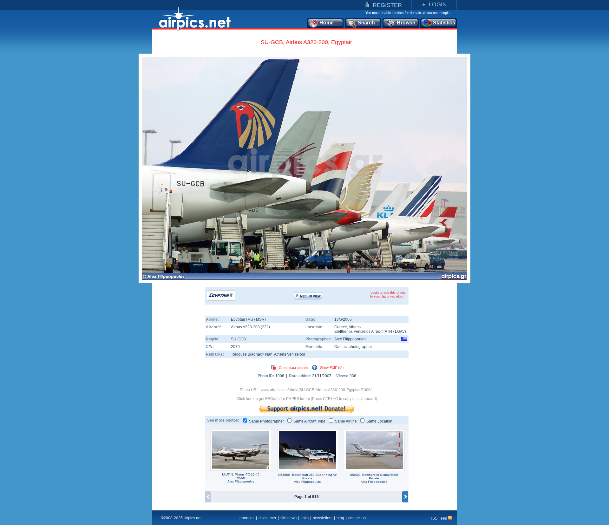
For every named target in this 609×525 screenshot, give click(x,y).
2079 (235, 347)
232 (265, 327)
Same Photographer (266, 421)
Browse (406, 22)
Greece (340, 327)
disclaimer (267, 518)
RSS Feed (438, 518)
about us (246, 518)
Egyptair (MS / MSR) (248, 319)
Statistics (444, 22)
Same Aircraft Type (309, 421)
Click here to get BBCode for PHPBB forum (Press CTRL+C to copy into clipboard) (306, 399)
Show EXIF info (332, 368)
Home (326, 22)
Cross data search (293, 368)
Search (366, 22)
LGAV (400, 331)
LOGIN (438, 4)
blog (340, 518)
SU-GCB (238, 339)
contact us (357, 518)
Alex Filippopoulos (350, 339)
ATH (388, 331)
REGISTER (387, 5)
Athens (355, 327)
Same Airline (346, 421)
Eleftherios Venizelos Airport (358, 331)
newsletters (322, 518)
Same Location (379, 421)
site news (288, 518)
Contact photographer (353, 347)
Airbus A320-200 (246, 327)
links (305, 518)
